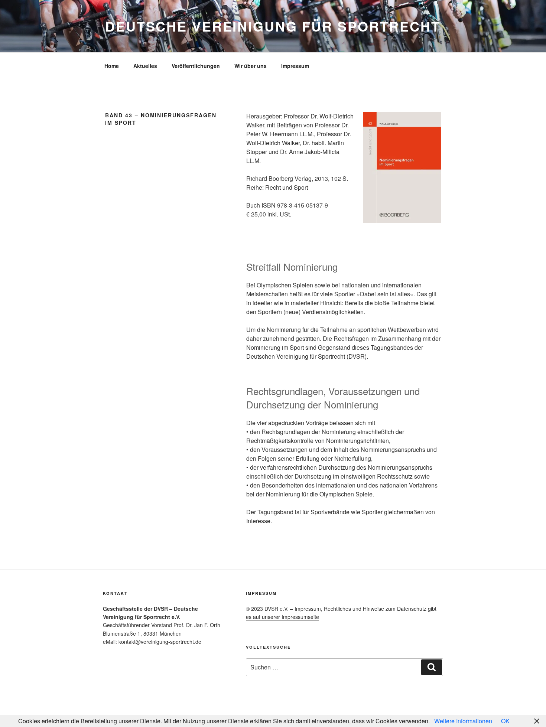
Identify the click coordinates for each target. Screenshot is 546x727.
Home (111, 65)
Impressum (295, 65)
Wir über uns (250, 65)
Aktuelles (145, 65)
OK (505, 721)
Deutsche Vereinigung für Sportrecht (273, 26)
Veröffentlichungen (196, 65)
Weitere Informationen (463, 721)
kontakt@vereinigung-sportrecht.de (159, 641)
